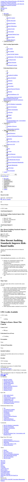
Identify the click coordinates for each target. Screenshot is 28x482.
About (5, 145)
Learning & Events (8, 41)
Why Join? (6, 13)
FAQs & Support (11, 170)
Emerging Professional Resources (14, 136)
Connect (3, 1)
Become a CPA (16, 1)
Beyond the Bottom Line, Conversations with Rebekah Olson (16, 121)
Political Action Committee (13, 129)
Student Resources (11, 133)
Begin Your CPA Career (9, 130)
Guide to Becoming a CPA (13, 141)
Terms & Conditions (5, 474)
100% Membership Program (13, 159)
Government (9, 83)
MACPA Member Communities (14, 104)
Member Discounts (11, 20)
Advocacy (6, 123)
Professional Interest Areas (13, 34)
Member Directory (11, 39)
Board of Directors (11, 154)
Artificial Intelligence (9, 419)
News (6, 1)
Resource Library (11, 37)
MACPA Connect (11, 18)
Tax (7, 72)
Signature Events (11, 28)
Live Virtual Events (11, 59)
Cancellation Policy (5, 472)
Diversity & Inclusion (12, 107)
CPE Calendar (7, 396)
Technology (9, 91)
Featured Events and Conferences (11, 401)
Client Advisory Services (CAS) (14, 97)
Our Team (9, 151)
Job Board (9, 115)
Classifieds (9, 118)
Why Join (3, 460)
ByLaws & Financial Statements (14, 157)
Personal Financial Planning (13, 89)
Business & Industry (11, 78)
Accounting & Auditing (12, 75)
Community (6, 101)
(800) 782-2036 (4, 374)
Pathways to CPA (11, 144)
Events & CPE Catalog (6, 368)
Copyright (3, 467)
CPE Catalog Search (8, 395)
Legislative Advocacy (12, 126)
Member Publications (12, 26)
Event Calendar (10, 51)
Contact (5, 172)
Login (2, 6)
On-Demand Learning (12, 65)
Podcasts (10, 1)
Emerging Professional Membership (15, 162)
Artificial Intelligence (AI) (13, 94)
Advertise (3, 463)
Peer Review (10, 112)
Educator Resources (8, 445)
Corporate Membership (12, 165)
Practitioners (9, 80)
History (8, 148)
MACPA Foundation (8, 456)
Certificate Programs (11, 62)
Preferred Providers (11, 23)
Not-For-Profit (10, 86)
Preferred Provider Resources (10, 386)
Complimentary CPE (8, 382)
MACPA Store (10, 168)
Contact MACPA (5, 468)
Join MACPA (4, 8)
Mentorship (9, 138)
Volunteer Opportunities (12, 109)
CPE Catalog (10, 48)
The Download (10, 31)
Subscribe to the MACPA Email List (9, 475)
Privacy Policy (4, 470)
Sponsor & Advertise (11, 2)
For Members (7, 15)
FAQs (2, 476)
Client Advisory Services (9, 420)
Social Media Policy (5, 471)
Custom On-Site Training (12, 54)
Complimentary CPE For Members (15, 57)
